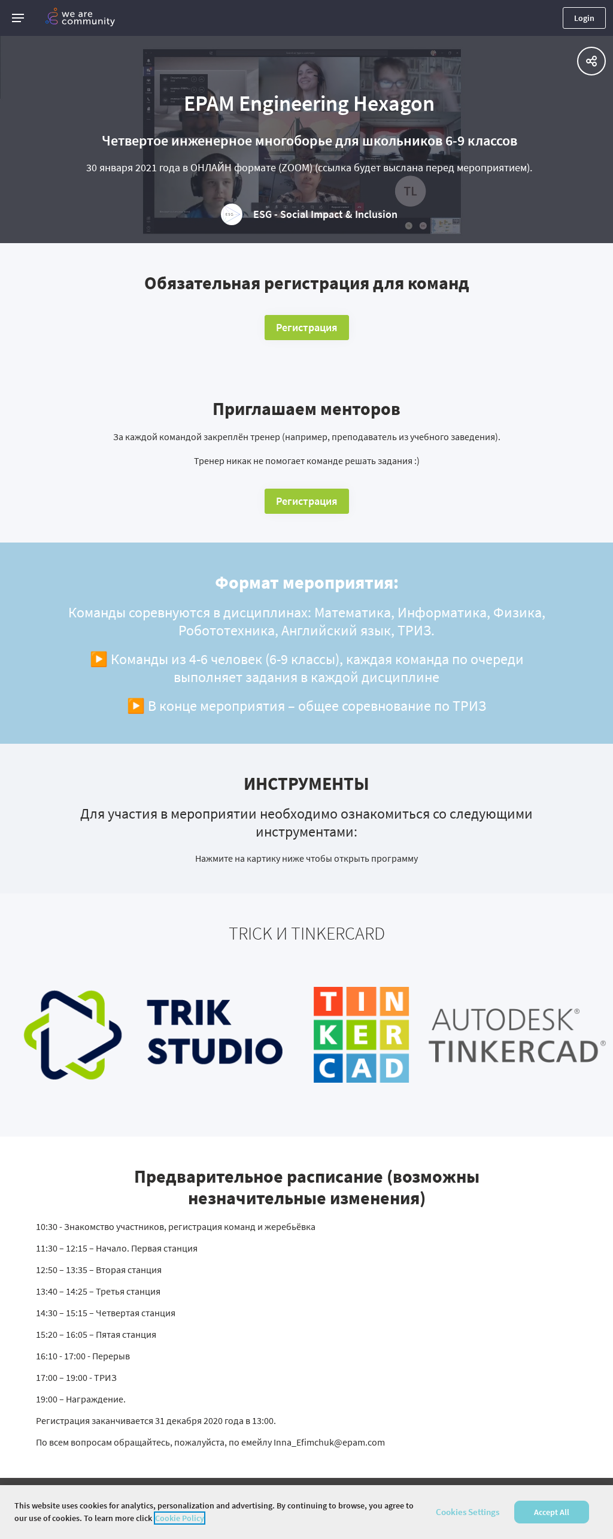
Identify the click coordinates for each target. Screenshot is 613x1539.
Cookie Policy (179, 1518)
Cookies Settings (467, 1511)
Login (584, 18)
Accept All (551, 1512)
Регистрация (307, 327)
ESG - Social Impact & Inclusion (325, 214)
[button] (18, 18)
